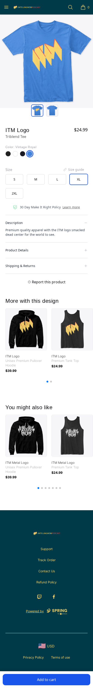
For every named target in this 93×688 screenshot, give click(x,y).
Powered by (35, 611)
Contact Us (46, 571)
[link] (26, 329)
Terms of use (60, 657)
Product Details (16, 250)
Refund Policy (46, 582)
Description (14, 223)
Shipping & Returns (20, 266)
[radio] (14, 179)
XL (78, 179)
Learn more (71, 207)
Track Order (47, 560)
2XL (14, 193)
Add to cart (46, 679)
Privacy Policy (33, 657)
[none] (73, 169)
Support (47, 549)
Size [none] (8, 169)
